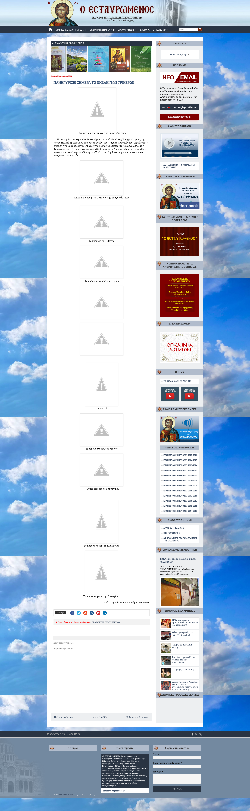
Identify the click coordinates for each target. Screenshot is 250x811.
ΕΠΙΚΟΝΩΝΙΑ (161, 29)
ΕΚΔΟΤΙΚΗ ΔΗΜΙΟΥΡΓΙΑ (102, 29)
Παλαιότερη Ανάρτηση (137, 717)
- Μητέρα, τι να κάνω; (183, 669)
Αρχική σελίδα (99, 717)
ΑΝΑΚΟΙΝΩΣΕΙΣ (127, 29)
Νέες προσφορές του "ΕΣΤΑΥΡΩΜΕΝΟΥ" (182, 633)
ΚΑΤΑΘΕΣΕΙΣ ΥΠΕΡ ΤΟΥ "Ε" (179, 117)
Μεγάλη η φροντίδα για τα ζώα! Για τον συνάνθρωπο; (184, 659)
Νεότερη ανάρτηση (63, 717)
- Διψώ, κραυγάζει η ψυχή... (182, 645)
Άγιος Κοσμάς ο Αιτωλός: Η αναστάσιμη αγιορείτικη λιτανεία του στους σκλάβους (185, 686)
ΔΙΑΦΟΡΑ (144, 29)
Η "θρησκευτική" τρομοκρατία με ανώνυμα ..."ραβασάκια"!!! (185, 622)
